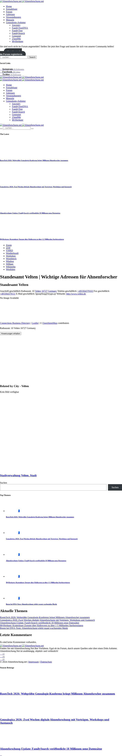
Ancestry (16, 25)
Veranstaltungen (13, 17)
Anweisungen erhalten (10, 333)
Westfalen (10, 269)
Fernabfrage (11, 9)
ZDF (8, 248)
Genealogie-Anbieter (16, 22)
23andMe (16, 38)
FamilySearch (18, 33)
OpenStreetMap (49, 323)
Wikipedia (10, 266)
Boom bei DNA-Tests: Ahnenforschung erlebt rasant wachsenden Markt (31, 604)
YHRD (9, 250)
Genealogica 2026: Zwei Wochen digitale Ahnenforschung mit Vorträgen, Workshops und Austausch (36, 187)
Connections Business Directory (15, 323)
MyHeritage (17, 41)
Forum (9, 11)
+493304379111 (7, 293)
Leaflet (35, 323)
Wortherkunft (12, 253)
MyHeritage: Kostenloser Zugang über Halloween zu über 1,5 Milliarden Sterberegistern (32, 239)
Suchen (3, 482)
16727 (44, 291)
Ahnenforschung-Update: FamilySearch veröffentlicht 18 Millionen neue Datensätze (30, 213)
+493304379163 (85, 291)
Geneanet (16, 36)
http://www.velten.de (76, 293)
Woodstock (11, 258)
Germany (52, 291)
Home (9, 6)
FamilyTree (17, 30)
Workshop (11, 256)
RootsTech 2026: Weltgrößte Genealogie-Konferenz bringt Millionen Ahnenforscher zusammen (34, 160)
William (9, 264)
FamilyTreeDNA (20, 28)
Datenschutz (46, 662)
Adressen (10, 14)
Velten (38, 291)
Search (32, 57)
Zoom (9, 245)
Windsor (10, 261)
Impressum (33, 662)
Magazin (10, 20)
